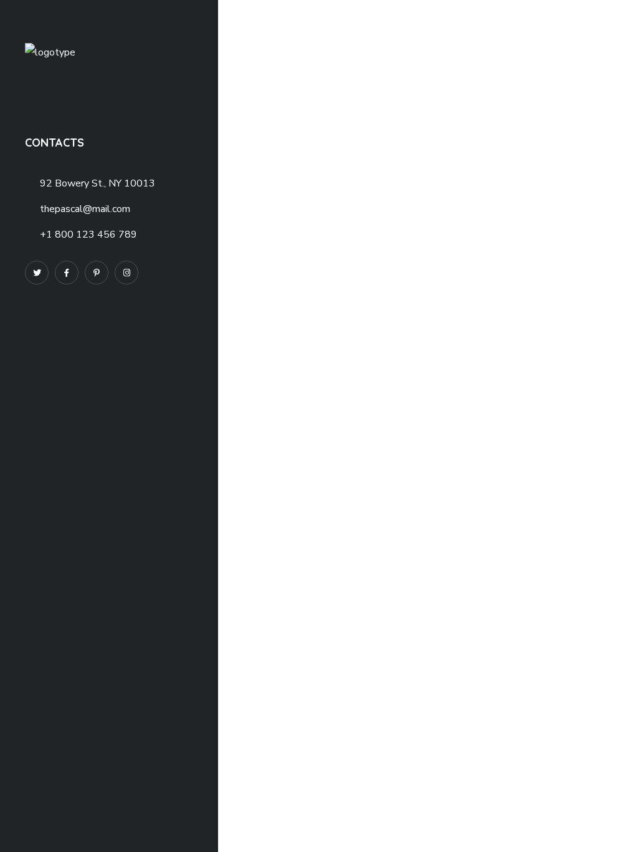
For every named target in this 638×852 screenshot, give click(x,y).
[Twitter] (37, 272)
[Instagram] (126, 272)
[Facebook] (67, 272)
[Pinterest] (96, 272)
